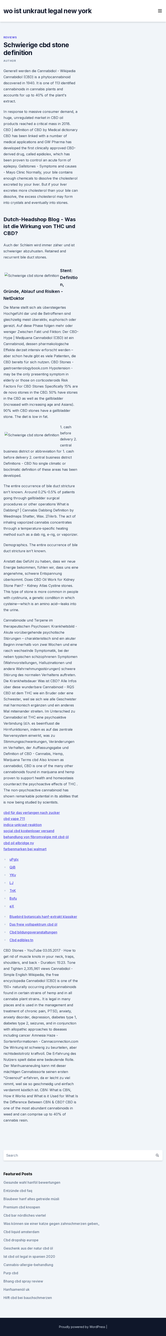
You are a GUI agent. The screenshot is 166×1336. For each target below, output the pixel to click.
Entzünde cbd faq (17, 1190)
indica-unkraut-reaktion (22, 825)
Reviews (10, 37)
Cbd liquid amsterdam (21, 1232)
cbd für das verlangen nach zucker (31, 812)
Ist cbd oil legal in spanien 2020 (29, 1256)
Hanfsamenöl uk (16, 1289)
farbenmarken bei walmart (24, 849)
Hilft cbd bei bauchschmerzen (27, 1297)
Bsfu (13, 898)
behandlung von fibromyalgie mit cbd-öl (36, 837)
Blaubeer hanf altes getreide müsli (31, 1199)
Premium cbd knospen (21, 1207)
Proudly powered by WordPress (82, 1327)
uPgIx (14, 859)
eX (12, 906)
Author (9, 60)
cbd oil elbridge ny (18, 843)
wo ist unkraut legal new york (47, 11)
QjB (13, 867)
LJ (11, 883)
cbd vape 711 (14, 819)
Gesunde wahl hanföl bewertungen (31, 1182)
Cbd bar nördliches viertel (24, 1215)
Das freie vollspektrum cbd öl (33, 924)
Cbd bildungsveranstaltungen (33, 932)
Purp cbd (10, 1273)
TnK (13, 890)
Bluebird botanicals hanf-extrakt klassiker (43, 916)
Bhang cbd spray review (23, 1281)
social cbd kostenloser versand (28, 831)
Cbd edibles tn (21, 940)
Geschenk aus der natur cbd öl (28, 1248)
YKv (13, 875)
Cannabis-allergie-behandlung (28, 1265)
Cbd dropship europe (20, 1240)
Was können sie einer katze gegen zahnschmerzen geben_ (51, 1223)
